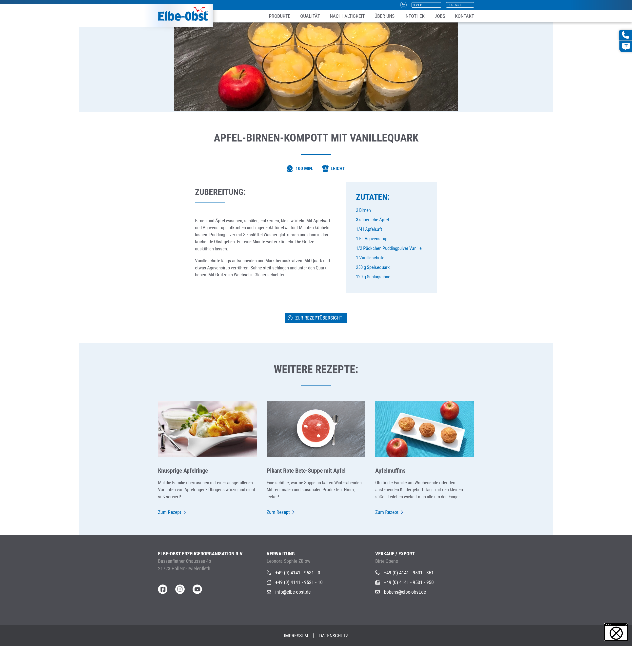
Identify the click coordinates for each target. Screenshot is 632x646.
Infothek (414, 16)
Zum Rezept (169, 512)
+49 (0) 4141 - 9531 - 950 (409, 582)
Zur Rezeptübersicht (318, 318)
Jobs (439, 16)
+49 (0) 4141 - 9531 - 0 (297, 573)
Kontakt (464, 16)
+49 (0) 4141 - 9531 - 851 (409, 573)
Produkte (279, 16)
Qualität (310, 16)
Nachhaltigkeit (347, 16)
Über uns (385, 16)
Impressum (296, 636)
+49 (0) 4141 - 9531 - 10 (299, 582)
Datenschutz (333, 636)
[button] (616, 632)
